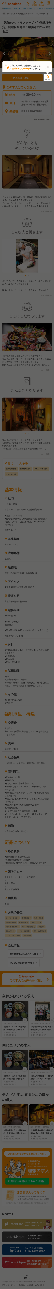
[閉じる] (48, 67)
